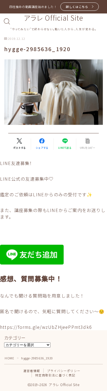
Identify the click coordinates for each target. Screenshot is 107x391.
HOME (9, 358)
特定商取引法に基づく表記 (55, 375)
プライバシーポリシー (63, 370)
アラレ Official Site (53, 18)
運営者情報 (31, 370)
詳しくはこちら (77, 6)
